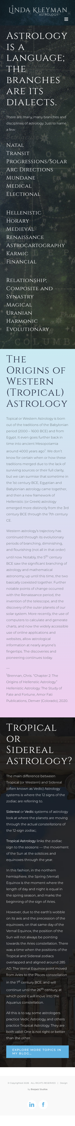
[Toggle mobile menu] (66, 19)
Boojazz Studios (39, 1089)
